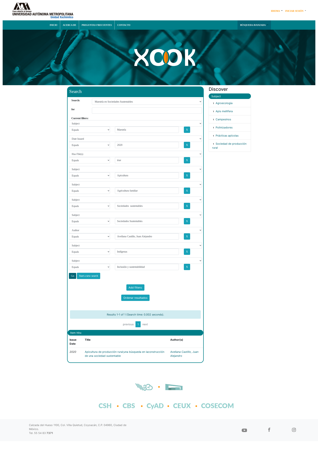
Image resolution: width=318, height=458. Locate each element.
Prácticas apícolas (227, 135)
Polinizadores (224, 127)
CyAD (155, 406)
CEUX (182, 406)
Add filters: (135, 287)
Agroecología (224, 103)
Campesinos (223, 119)
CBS (129, 406)
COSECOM (210, 406)
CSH (105, 406)
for (72, 109)
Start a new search (88, 275)
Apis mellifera (224, 111)
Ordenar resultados (135, 297)
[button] (277, 11)
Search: (72, 100)
